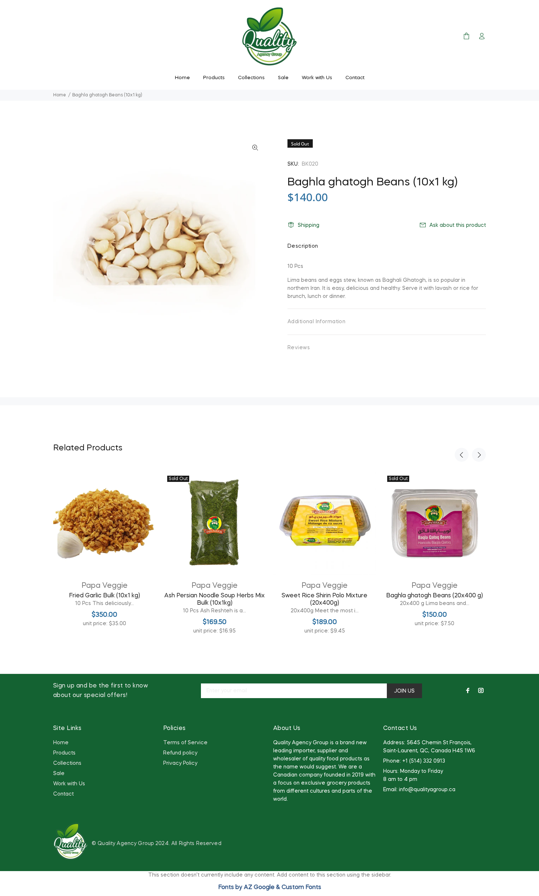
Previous (462, 455)
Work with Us (69, 783)
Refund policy (180, 753)
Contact (63, 794)
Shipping (308, 225)
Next (479, 455)
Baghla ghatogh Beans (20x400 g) (434, 596)
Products (64, 753)
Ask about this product (457, 225)
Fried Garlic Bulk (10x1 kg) (104, 596)
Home (59, 95)
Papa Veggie (104, 586)
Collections (67, 763)
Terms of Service (185, 742)
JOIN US (404, 691)
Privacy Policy (180, 763)
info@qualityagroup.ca (427, 789)
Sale (59, 773)
